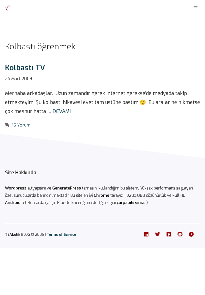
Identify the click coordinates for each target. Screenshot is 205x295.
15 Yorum (21, 125)
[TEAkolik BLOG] (8, 8)
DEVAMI (61, 111)
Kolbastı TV (25, 68)
